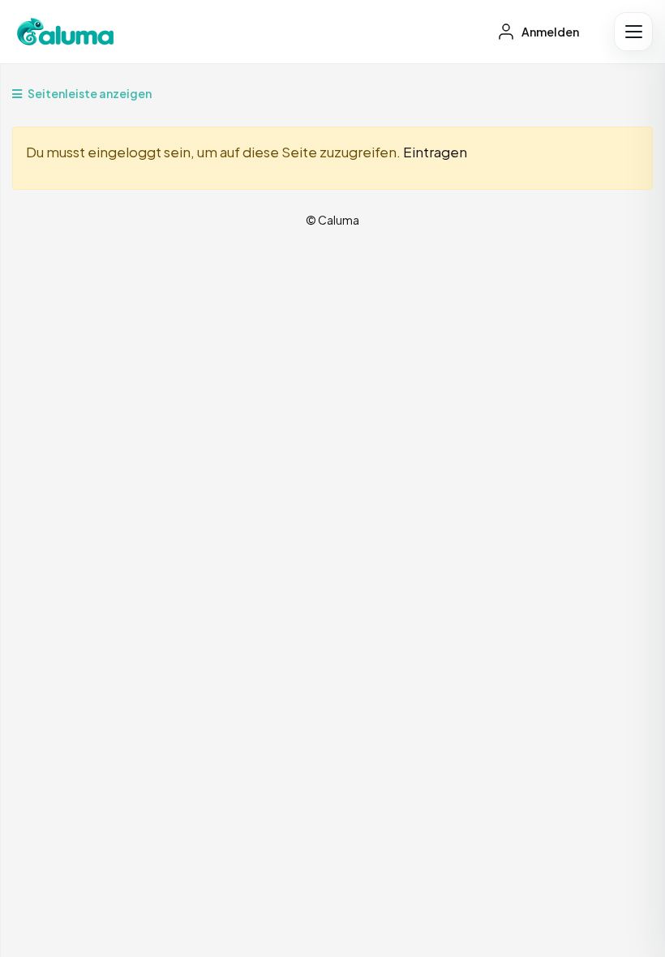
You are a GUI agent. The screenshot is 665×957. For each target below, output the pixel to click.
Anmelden (549, 31)
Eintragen (435, 152)
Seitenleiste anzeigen (89, 93)
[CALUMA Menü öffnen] (633, 31)
